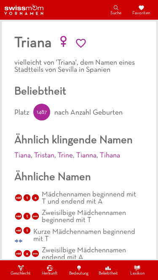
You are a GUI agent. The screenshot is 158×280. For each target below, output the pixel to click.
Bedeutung (78, 273)
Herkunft (50, 273)
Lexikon (137, 273)
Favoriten (141, 13)
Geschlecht (21, 273)
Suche (115, 13)
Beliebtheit (108, 273)
